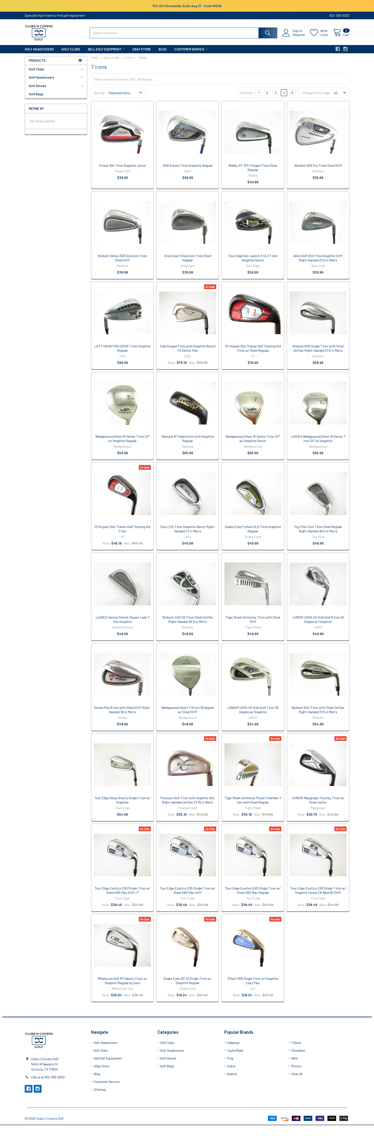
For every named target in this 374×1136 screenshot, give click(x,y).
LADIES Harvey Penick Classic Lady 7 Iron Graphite (122, 619)
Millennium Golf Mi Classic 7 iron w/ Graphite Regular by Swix (122, 980)
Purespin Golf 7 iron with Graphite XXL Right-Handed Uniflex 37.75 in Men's (187, 800)
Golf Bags (36, 94)
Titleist (296, 1042)
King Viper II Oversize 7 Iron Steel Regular (187, 258)
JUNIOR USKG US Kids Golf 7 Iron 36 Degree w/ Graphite (253, 709)
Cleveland (298, 1050)
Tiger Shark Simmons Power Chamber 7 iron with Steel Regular (252, 800)
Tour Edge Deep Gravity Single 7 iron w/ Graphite (122, 800)
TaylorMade (235, 1050)
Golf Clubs (70, 49)
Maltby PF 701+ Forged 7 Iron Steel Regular (253, 167)
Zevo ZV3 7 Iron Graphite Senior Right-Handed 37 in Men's (187, 529)
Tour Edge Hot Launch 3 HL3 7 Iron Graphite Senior (252, 258)
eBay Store (141, 49)
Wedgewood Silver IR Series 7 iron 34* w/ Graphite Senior (253, 438)
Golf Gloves (37, 86)
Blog (163, 49)
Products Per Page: (317, 93)
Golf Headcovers (39, 49)
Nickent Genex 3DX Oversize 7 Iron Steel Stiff (122, 258)
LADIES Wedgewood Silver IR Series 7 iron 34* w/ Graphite (318, 438)
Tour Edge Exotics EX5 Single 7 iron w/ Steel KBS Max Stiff (187, 890)
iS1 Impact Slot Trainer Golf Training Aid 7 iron (122, 529)
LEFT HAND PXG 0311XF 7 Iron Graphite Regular (122, 348)
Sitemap (100, 1089)
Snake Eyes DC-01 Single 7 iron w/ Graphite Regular (187, 980)
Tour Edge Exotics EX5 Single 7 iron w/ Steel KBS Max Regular (253, 890)
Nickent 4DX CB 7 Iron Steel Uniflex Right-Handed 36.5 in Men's (187, 619)
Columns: (247, 93)
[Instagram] (345, 49)
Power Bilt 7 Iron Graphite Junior (122, 165)
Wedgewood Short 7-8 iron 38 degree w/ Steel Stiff (187, 709)
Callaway (233, 1042)
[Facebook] (338, 49)
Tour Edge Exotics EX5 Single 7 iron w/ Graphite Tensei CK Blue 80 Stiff (318, 890)
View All (296, 1074)
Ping (230, 1058)
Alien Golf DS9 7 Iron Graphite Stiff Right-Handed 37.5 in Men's (318, 258)
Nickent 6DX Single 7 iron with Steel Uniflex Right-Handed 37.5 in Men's (317, 348)
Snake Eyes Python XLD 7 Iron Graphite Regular (253, 529)
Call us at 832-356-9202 (48, 1077)
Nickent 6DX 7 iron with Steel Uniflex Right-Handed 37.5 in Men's (318, 709)
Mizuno (296, 1066)
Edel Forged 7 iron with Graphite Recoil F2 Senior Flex (187, 348)
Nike (294, 1058)
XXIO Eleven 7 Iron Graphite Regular (188, 165)
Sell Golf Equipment (105, 49)
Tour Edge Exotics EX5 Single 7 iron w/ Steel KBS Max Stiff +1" (122, 890)
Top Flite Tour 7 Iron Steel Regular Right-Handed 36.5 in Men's (318, 529)
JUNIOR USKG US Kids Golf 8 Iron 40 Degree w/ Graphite (318, 619)
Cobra (231, 1066)
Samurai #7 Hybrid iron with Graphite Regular (187, 438)
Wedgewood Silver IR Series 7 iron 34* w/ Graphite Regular (122, 438)
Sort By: (100, 93)
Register (299, 35)
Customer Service (189, 49)
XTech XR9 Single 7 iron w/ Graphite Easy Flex (252, 980)
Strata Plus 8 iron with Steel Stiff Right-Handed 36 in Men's (122, 709)
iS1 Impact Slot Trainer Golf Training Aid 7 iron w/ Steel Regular (253, 348)
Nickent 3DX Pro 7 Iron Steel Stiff (318, 165)
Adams (232, 1074)
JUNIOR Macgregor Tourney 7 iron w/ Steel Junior (318, 800)
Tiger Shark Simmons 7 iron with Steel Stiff (253, 619)
